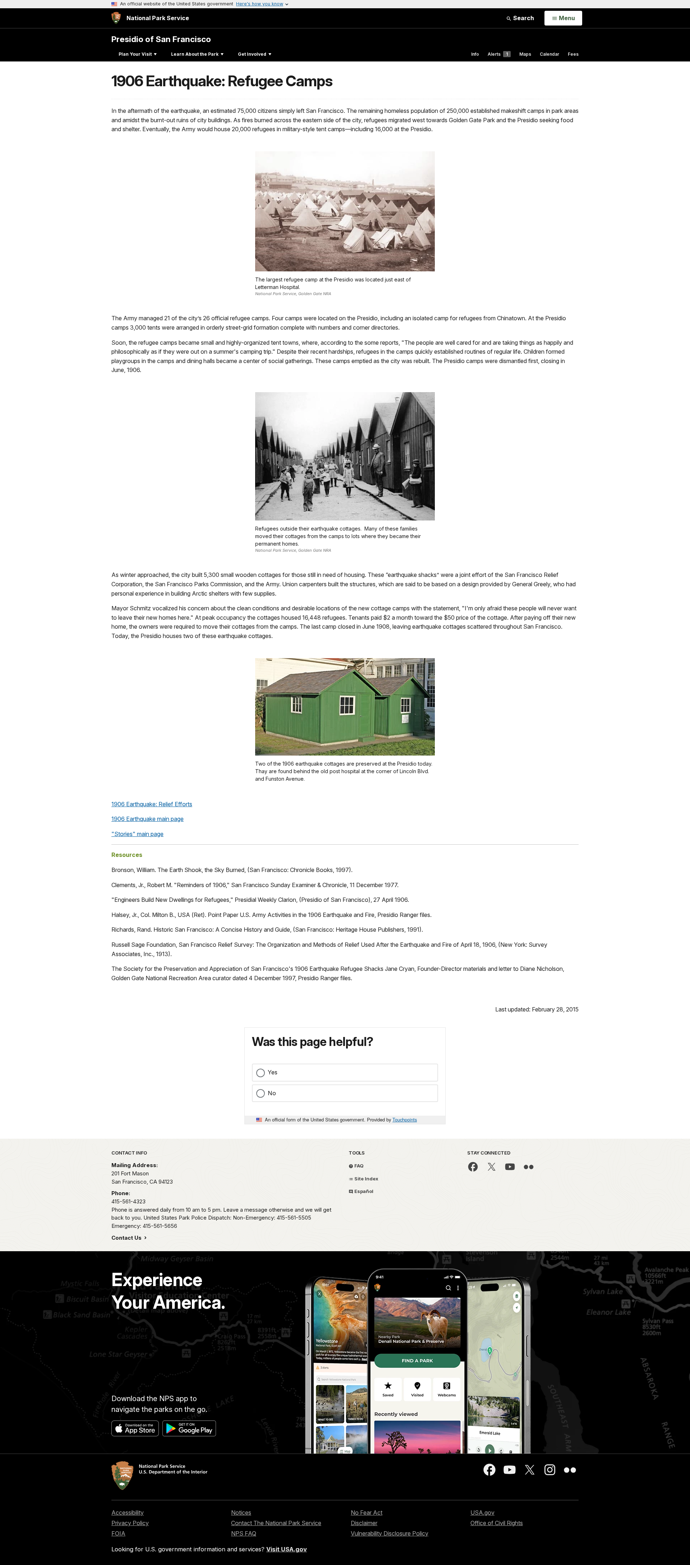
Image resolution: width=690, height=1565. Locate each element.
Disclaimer (364, 1523)
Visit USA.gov (286, 1549)
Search (523, 18)
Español (363, 1191)
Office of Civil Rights (496, 1523)
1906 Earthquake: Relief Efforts (151, 804)
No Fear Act (366, 1512)
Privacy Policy (130, 1523)
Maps (525, 54)
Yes (272, 1072)
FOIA (118, 1533)
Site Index (365, 1178)
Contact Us (127, 1237)
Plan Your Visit (135, 54)
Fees (573, 54)
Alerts (498, 54)
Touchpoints (404, 1119)
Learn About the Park (194, 54)
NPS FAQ (243, 1533)
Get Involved (252, 54)
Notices (241, 1512)
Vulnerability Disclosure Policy (389, 1533)
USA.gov (482, 1512)
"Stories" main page (137, 833)
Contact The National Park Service (276, 1523)
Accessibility (127, 1512)
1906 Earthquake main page (147, 818)
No (272, 1093)
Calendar (549, 54)
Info (475, 54)
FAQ (358, 1166)
